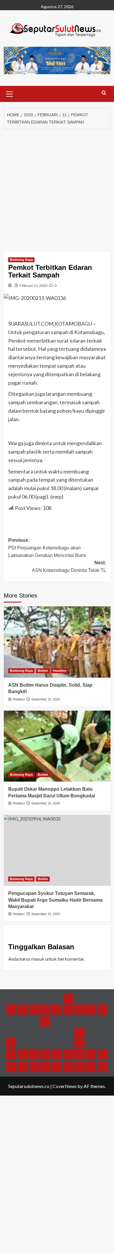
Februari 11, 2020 (33, 285)
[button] (9, 93)
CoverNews (65, 1086)
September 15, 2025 (45, 699)
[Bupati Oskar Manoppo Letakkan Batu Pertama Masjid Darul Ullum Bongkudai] (57, 746)
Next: (69, 566)
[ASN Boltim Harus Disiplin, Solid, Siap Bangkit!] (57, 641)
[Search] (104, 93)
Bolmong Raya (21, 259)
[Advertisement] (57, 189)
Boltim (43, 670)
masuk (37, 959)
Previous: (47, 548)
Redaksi (19, 699)
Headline (59, 670)
